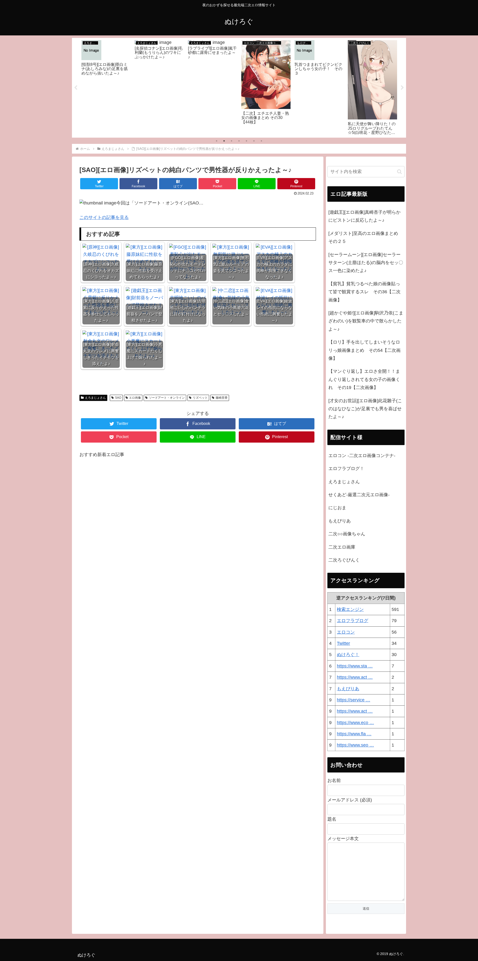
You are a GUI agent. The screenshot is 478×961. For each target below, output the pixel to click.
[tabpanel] (106, 86)
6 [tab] (253, 140)
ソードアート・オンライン (167, 397)
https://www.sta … (355, 666)
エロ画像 (135, 397)
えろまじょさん (95, 397)
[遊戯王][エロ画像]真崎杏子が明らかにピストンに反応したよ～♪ (364, 216)
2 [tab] (224, 140)
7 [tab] (261, 140)
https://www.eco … (355, 722)
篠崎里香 (222, 397)
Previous (75, 87)
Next (402, 87)
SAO (118, 397)
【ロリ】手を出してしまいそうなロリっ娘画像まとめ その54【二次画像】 (364, 350)
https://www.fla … (354, 733)
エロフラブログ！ (346, 468)
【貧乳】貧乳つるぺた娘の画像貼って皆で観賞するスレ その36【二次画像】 (364, 291)
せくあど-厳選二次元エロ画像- (359, 494)
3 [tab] (231, 140)
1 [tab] (216, 140)
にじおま (337, 507)
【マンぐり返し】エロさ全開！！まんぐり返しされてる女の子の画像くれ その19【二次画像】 (364, 379)
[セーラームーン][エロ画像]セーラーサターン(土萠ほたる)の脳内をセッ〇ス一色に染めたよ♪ (365, 262)
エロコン (346, 632)
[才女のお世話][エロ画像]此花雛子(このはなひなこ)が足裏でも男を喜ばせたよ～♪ (365, 408)
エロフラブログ (352, 620)
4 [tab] (239, 140)
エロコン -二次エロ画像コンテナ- (361, 455)
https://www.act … (355, 677)
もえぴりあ (339, 520)
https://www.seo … (355, 745)
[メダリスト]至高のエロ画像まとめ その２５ (365, 237)
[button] (399, 172)
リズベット (200, 397)
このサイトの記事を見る (104, 217)
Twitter (343, 643)
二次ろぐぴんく (344, 560)
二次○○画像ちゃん (346, 533)
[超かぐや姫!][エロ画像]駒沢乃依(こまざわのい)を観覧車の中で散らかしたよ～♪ (365, 321)
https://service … (353, 699)
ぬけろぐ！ (348, 654)
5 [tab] (246, 140)
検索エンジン (350, 609)
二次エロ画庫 (341, 547)
